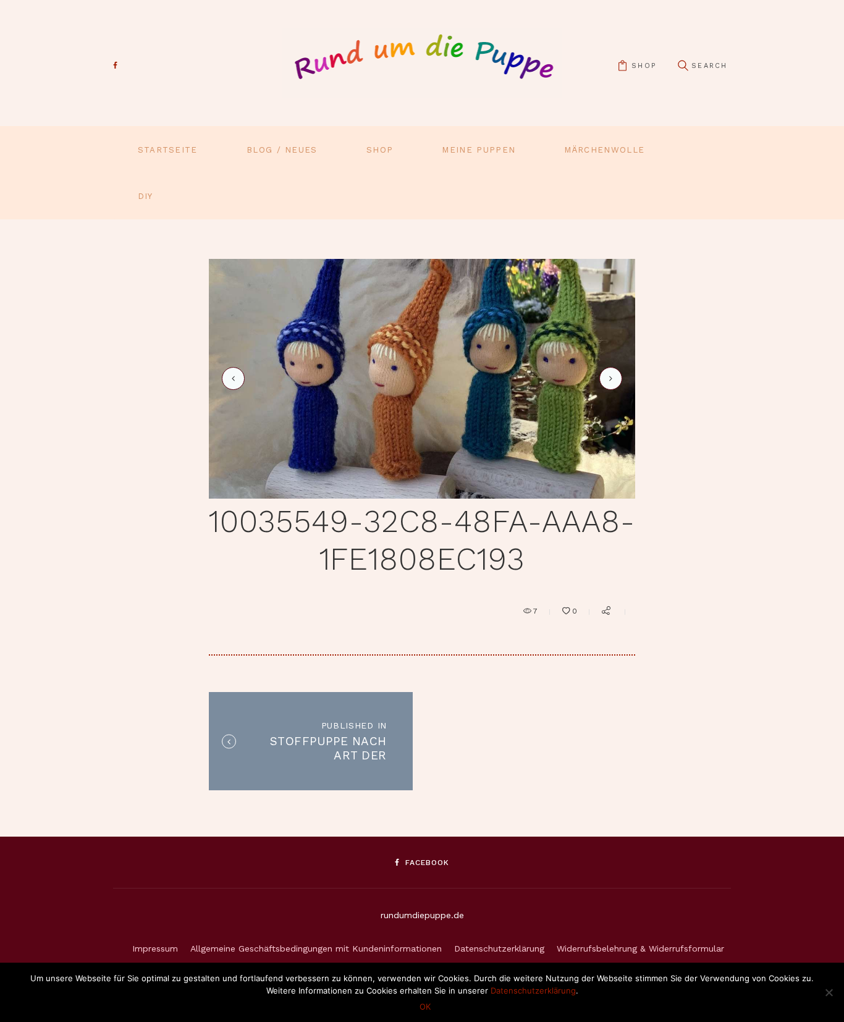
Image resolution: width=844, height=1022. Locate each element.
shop (643, 66)
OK (425, 1006)
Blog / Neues (282, 149)
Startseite (168, 149)
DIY (145, 196)
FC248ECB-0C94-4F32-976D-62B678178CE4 (608, 378)
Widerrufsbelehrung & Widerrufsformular (640, 948)
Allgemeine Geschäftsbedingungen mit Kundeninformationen (316, 948)
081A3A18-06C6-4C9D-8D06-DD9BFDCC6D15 (231, 378)
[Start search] (683, 66)
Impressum (155, 948)
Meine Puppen (478, 149)
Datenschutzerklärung (499, 948)
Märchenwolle (604, 149)
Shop (379, 149)
